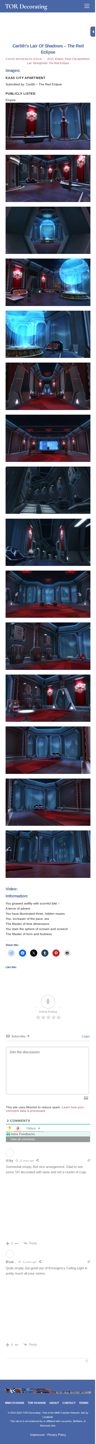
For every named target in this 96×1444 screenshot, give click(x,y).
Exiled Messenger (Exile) (24, 59)
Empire (59, 59)
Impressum (37, 1434)
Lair (29, 63)
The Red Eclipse (59, 63)
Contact (69, 1403)
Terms (83, 1403)
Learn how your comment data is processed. (45, 1108)
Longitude (47, 1417)
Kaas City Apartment (77, 59)
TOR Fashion (37, 1403)
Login (85, 1036)
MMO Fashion (14, 1403)
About (54, 1403)
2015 (50, 59)
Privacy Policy (56, 1434)
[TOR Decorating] (48, 1393)
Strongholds (40, 63)
